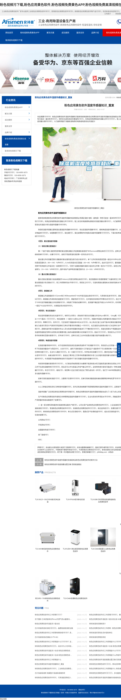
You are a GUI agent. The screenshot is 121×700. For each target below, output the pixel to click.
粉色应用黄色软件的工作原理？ (49, 614)
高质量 (39, 400)
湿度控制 (62, 405)
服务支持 (80, 32)
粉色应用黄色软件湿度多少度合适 (47, 623)
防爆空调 (114, 408)
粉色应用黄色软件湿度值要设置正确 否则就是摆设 (63, 464)
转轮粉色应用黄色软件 (51, 411)
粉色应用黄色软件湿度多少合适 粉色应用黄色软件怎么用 (54, 655)
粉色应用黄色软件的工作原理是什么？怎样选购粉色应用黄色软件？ (54, 641)
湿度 (63, 218)
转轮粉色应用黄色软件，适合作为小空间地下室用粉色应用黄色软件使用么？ (54, 646)
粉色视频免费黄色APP (29, 32)
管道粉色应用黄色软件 (58, 408)
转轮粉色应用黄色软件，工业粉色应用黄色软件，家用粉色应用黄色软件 (54, 668)
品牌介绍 (95, 32)
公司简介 (107, 13)
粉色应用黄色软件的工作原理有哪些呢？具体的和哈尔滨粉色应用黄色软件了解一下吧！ (54, 632)
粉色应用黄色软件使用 (51, 396)
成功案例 (65, 32)
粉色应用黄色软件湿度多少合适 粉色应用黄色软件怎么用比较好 (54, 650)
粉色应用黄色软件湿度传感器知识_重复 (49, 664)
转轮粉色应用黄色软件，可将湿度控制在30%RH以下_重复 (54, 677)
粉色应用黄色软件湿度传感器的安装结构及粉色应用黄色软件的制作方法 (71, 460)
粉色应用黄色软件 (54, 218)
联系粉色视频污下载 (13, 40)
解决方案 (50, 32)
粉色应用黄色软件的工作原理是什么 (48, 659)
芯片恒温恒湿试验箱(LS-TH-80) (46, 637)
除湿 (39, 229)
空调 (69, 378)
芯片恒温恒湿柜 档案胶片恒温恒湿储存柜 (50, 673)
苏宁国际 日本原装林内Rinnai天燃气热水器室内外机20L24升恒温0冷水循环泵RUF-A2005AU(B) (54, 619)
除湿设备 (46, 400)
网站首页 (9, 32)
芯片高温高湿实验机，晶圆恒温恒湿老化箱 (54, 628)
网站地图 (3, 699)
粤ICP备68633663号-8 (97, 693)
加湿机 (115, 405)
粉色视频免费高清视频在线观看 (15, 141)
